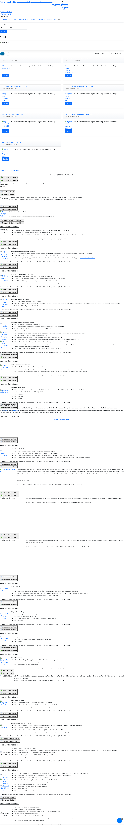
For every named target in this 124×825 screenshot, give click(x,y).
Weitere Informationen (62, 419)
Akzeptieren (5, 417)
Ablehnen (15, 417)
